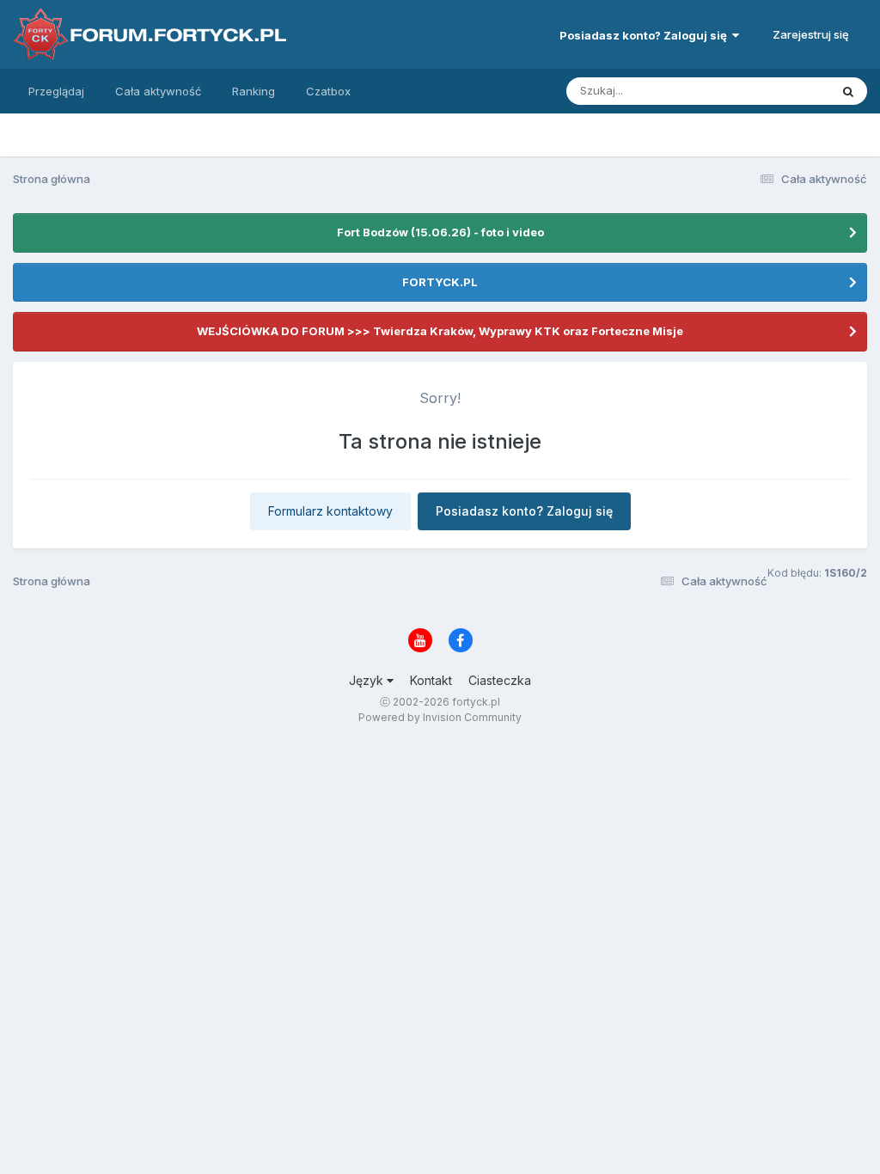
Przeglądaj (56, 91)
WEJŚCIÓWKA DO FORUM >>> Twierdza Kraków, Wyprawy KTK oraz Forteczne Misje (440, 331)
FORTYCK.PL (440, 282)
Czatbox (328, 91)
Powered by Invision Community (440, 717)
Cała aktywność (158, 91)
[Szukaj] (848, 91)
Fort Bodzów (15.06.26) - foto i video (440, 232)
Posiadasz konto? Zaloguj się (645, 35)
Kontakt (431, 680)
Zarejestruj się (811, 34)
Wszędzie (780, 90)
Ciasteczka (499, 680)
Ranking (253, 91)
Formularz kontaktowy (330, 511)
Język (368, 680)
